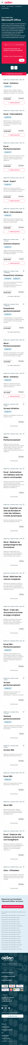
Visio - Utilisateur (11, 870)
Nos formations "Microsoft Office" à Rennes (11, 932)
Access (5, 405)
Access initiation (11, 408)
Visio (21, 433)
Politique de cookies (6, 1026)
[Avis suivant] (15, 67)
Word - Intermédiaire (13, 212)
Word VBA (8, 805)
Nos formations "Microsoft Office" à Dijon (11, 921)
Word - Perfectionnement (12, 344)
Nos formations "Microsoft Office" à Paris (11, 934)
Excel (21, 79)
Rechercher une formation (15, 74)
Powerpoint (7, 272)
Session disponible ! (14, 296)
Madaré (8, 1038)
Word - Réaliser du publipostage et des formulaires (13, 544)
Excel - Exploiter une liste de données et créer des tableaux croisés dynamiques (13, 512)
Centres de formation (8, 972)
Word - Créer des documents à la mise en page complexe (13, 612)
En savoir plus (14, 426)
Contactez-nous (12, 1016)
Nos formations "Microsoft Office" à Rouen (11, 930)
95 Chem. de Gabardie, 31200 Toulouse (8, 998)
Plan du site (4, 1024)
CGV (2, 1032)
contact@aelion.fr (7, 1001)
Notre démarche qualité (8, 976)
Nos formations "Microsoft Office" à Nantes (11, 940)
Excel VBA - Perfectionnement (12, 645)
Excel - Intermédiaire (13, 114)
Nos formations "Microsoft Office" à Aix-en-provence (13, 915)
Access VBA (9, 750)
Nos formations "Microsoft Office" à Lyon (10, 919)
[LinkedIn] (2, 1008)
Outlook (6, 241)
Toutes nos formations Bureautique (12, 906)
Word (21, 208)
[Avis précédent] (12, 67)
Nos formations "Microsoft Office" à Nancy (11, 923)
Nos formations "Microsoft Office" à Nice (10, 917)
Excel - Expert (10, 181)
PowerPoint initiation (13, 275)
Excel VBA (8, 776)
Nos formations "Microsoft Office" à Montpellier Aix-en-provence (14, 912)
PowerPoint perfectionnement (12, 309)
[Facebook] (9, 1008)
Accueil (3, 6)
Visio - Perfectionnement (12, 438)
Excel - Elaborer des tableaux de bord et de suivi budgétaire (14, 837)
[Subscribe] (24, 967)
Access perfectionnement (12, 683)
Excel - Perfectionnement (12, 147)
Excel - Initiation (11, 83)
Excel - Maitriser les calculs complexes (12, 577)
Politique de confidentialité (7, 1029)
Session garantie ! (15, 102)
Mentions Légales (5, 1035)
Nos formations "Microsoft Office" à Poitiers (11, 942)
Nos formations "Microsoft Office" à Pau (10, 947)
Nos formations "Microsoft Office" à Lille (10, 928)
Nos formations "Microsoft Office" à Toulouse (12, 949)
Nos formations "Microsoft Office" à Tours (11, 938)
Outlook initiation (12, 243)
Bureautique (18, 6)
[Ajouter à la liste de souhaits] (23, 80)
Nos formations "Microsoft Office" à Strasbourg (12, 926)
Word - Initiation (11, 376)
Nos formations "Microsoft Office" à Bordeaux (12, 945)
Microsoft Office (14, 79)
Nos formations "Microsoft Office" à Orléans (11, 936)
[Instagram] (5, 1008)
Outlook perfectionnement (12, 717)
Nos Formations (10, 6)
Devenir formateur (7, 980)
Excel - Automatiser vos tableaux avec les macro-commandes (13, 474)
